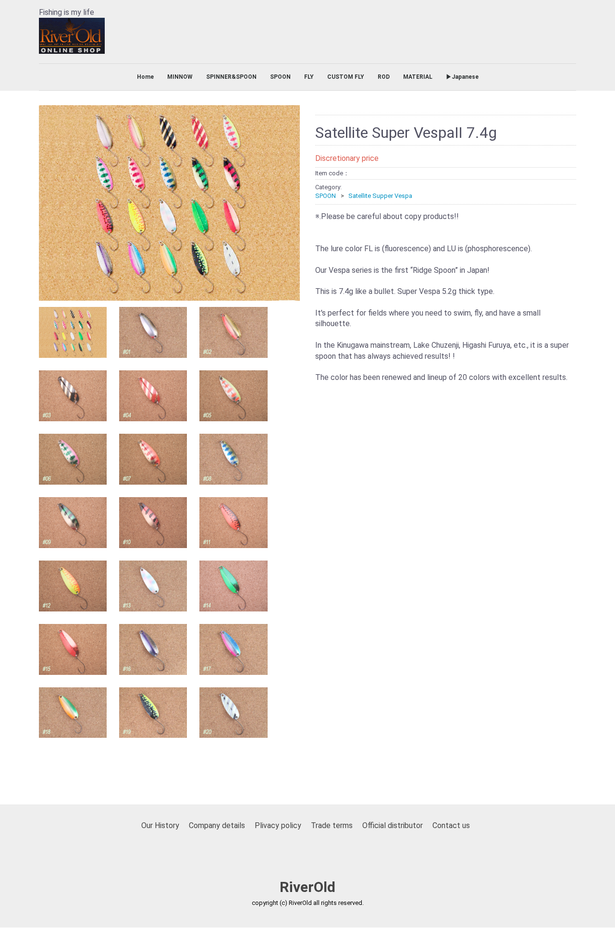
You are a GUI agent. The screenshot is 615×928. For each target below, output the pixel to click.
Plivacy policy (278, 825)
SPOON (280, 76)
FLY (309, 76)
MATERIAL (417, 76)
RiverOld (307, 887)
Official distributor (392, 825)
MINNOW (180, 76)
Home (145, 76)
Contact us (451, 825)
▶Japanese (462, 76)
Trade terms (332, 825)
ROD (384, 76)
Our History (160, 825)
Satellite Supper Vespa (380, 196)
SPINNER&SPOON (231, 76)
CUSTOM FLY (345, 76)
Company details (217, 825)
